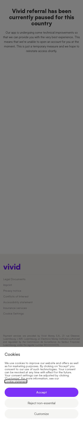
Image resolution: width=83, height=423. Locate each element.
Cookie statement (16, 381)
